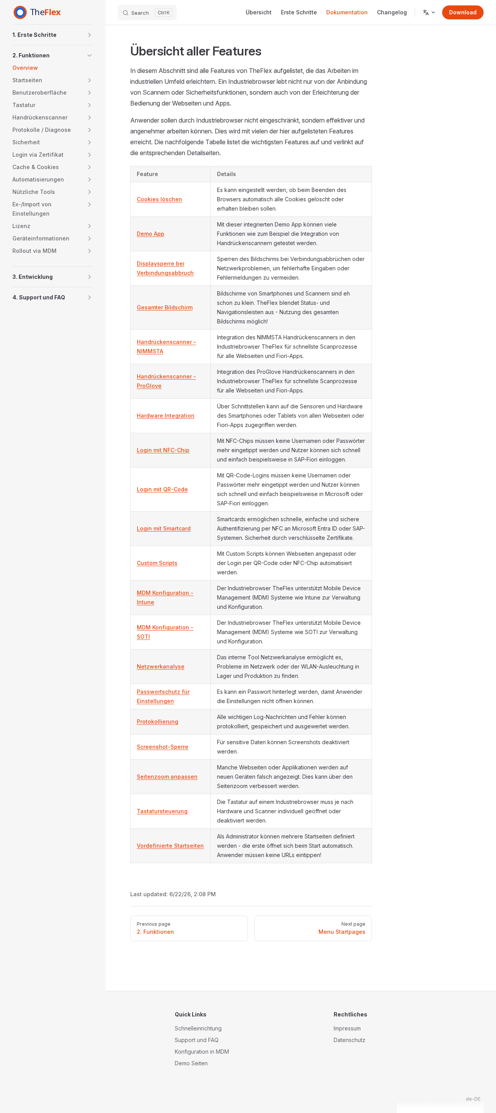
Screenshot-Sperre (162, 746)
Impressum (347, 1028)
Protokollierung (157, 721)
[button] (89, 35)
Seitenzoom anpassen (167, 776)
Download (463, 12)
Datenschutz (349, 1040)
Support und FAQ (197, 1040)
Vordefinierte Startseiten (170, 845)
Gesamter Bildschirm (165, 307)
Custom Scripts (157, 563)
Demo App (150, 233)
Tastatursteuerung (162, 811)
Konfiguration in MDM (202, 1051)
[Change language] (429, 12)
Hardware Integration (166, 415)
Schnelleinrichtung (198, 1028)
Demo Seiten (191, 1063)
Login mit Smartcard (164, 528)
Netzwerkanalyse (160, 666)
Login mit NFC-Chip (163, 450)
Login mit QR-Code (162, 489)
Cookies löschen (159, 199)
